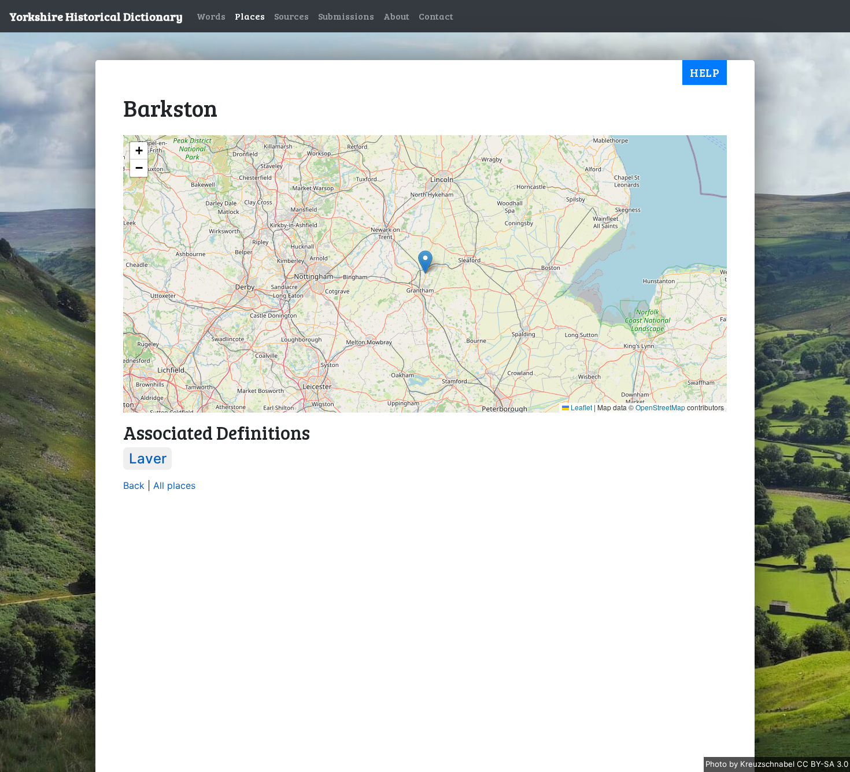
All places (174, 485)
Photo (717, 764)
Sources (291, 16)
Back (134, 485)
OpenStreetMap (660, 407)
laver (148, 458)
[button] (425, 262)
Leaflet (580, 407)
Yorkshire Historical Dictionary (96, 16)
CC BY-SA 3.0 (822, 764)
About (396, 16)
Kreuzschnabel (768, 764)
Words (211, 16)
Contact (436, 16)
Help (704, 72)
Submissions (346, 16)
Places (250, 16)
